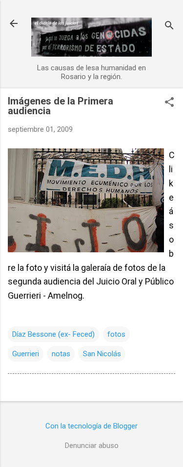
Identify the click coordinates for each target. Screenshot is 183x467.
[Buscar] (169, 26)
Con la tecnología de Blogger (91, 426)
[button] (169, 103)
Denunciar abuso (92, 445)
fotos (116, 334)
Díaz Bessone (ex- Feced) (53, 334)
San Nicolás (102, 353)
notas (61, 353)
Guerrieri (25, 353)
